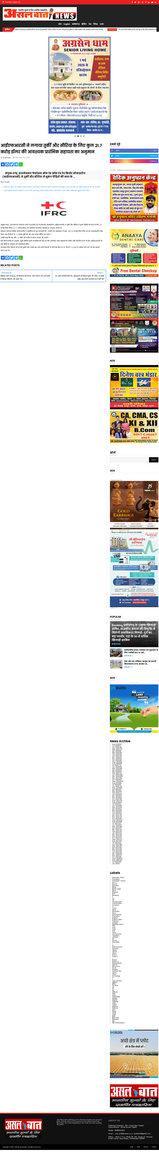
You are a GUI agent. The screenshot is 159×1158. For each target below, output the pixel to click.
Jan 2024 (117, 794)
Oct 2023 (117, 799)
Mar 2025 (117, 772)
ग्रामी (114, 1003)
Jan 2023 (117, 814)
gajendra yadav (117, 924)
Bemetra (115, 886)
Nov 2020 (117, 855)
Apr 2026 (116, 751)
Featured (115, 921)
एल (113, 990)
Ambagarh (33, 29)
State (114, 974)
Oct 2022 (117, 818)
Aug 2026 (117, 744)
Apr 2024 (116, 789)
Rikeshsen (116, 966)
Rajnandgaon (117, 963)
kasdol (114, 940)
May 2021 (117, 846)
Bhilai (114, 887)
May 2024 (117, 788)
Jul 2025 (116, 765)
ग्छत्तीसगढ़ (115, 1002)
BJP (113, 894)
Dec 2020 (117, 854)
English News (117, 919)
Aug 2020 (117, 860)
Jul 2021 (116, 843)
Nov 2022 (117, 817)
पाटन (113, 1010)
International (116, 934)
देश (90, 24)
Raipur (114, 960)
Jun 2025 (117, 767)
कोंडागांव (114, 1000)
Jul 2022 (116, 823)
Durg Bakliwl (116, 915)
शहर (113, 1021)
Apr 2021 (116, 847)
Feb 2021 (117, 851)
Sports (114, 973)
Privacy (146, 1147)
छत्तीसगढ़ (76, 24)
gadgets (115, 923)
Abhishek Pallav (118, 877)
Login (131, 1147)
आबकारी (114, 982)
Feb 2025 (117, 773)
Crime (114, 908)
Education (116, 916)
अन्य (102, 24)
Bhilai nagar (116, 889)
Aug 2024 (117, 783)
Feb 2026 (117, 754)
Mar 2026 (117, 752)
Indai (114, 929)
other (114, 953)
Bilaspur (115, 892)
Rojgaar (115, 969)
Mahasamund (117, 947)
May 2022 (117, 826)
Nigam (114, 950)
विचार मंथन (115, 1018)
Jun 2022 (117, 825)
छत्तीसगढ (115, 1006)
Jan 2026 (117, 755)
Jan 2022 (117, 833)
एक (113, 987)
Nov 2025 (117, 759)
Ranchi (114, 965)
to (113, 977)
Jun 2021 (117, 844)
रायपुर (114, 1015)
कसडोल (114, 998)
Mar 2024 (117, 791)
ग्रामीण (114, 1005)
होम (60, 24)
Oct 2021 (117, 838)
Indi (113, 931)
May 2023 (117, 807)
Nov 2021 (117, 836)
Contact (154, 1147)
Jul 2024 (116, 785)
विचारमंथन (115, 1019)
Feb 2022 (117, 831)
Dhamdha (115, 911)
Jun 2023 (117, 805)
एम (113, 989)
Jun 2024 (117, 786)
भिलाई (114, 1011)
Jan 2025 (117, 775)
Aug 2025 (117, 764)
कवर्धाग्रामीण (116, 997)
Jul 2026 (116, 746)
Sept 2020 (117, 859)
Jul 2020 (116, 862)
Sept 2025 (117, 762)
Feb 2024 (117, 793)
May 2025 (117, 768)
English (67, 24)
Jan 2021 (117, 852)
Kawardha (115, 942)
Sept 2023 (117, 801)
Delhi (114, 910)
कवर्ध (113, 994)
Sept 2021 (117, 839)
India (114, 932)
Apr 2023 (116, 809)
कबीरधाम (115, 992)
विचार (114, 1016)
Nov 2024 (117, 778)
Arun (114, 882)
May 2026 (117, 749)
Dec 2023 (117, 796)
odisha (114, 952)
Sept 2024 (117, 781)
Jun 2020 (116, 864)
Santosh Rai (116, 971)
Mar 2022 (117, 830)
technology (116, 976)
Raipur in (115, 961)
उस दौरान (115, 986)
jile (113, 939)
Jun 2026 (117, 747)
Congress (115, 905)
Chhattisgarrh (117, 903)
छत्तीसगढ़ (115, 1008)
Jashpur (115, 937)
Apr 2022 (116, 828)
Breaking (115, 895)
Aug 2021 (117, 841)
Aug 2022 (117, 822)
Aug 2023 (117, 802)
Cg (113, 898)
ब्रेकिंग (84, 24)
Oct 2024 (117, 780)
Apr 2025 (116, 770)
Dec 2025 (117, 757)
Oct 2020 (117, 857)
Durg (114, 913)
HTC (114, 926)
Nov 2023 (117, 797)
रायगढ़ (114, 1013)
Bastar (114, 884)
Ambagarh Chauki (118, 881)
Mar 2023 (117, 810)
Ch (113, 900)
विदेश (95, 24)
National (115, 948)
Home (138, 1147)
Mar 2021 (117, 849)
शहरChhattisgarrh (118, 1023)
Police (114, 955)
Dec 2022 (117, 815)
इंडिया (114, 984)
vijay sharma (117, 981)
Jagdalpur (115, 936)
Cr (113, 906)
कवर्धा (114, 995)
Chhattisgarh (116, 902)
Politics (115, 956)
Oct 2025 (117, 760)
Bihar (114, 890)
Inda (113, 927)
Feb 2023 (117, 812)
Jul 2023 (116, 804)
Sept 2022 (117, 820)
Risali (114, 968)
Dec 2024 (117, 776)
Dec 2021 (117, 835)
